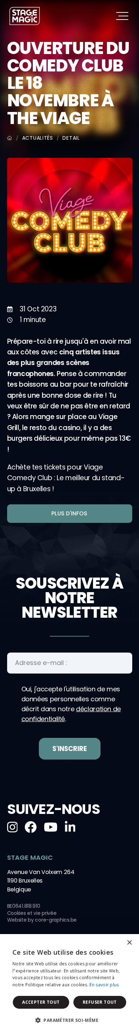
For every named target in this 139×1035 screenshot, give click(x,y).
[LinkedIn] (70, 827)
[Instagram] (12, 827)
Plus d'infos (69, 513)
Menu (122, 15)
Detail (70, 137)
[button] (69, 1020)
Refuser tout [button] (100, 1002)
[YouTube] (50, 827)
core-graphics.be (56, 919)
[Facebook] (31, 827)
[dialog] (69, 984)
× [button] (129, 942)
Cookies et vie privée (32, 913)
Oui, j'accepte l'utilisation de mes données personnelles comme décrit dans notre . (71, 704)
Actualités (37, 137)
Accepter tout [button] (41, 1002)
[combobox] (114, 942)
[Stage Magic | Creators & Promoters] (25, 16)
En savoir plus (104, 985)
